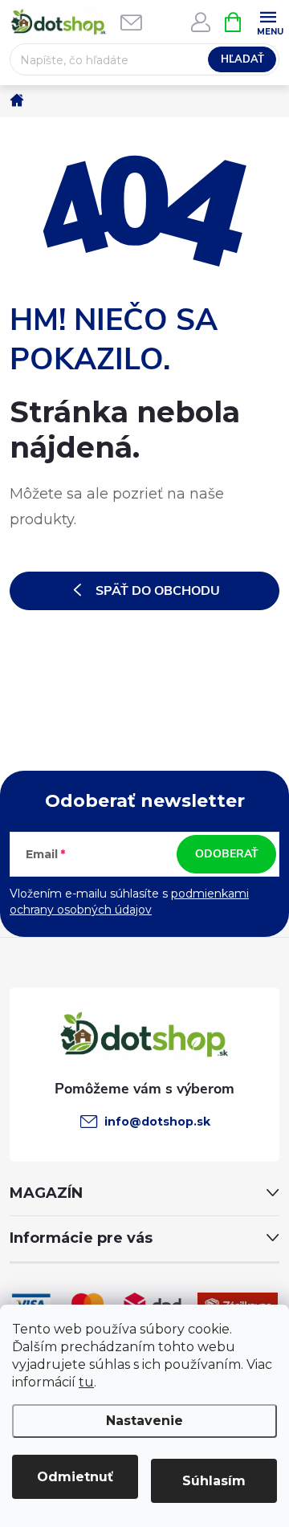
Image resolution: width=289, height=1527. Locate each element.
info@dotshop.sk (157, 1121)
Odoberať (226, 853)
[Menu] (267, 21)
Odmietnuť (75, 1476)
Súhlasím (214, 1480)
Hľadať (242, 59)
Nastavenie (144, 1420)
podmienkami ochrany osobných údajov (129, 901)
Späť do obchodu (158, 591)
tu (86, 1382)
